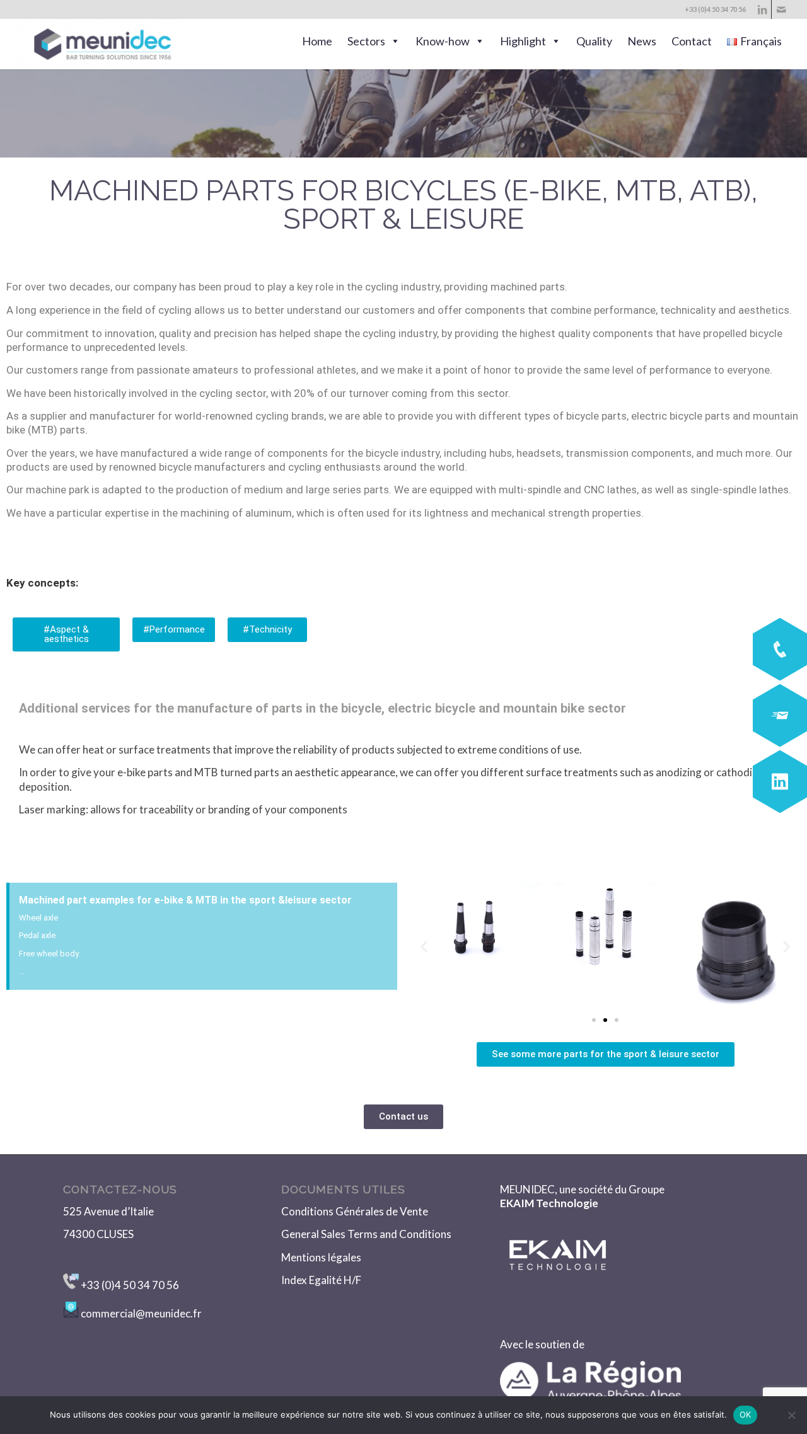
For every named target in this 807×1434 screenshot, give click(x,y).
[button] (424, 947)
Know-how (442, 41)
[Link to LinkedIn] (762, 9)
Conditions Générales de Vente (354, 1211)
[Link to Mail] (781, 9)
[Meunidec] (103, 44)
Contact (691, 41)
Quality (594, 41)
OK (746, 1414)
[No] (791, 1415)
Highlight (523, 41)
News (641, 41)
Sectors (366, 41)
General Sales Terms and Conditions (366, 1234)
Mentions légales (321, 1257)
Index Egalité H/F (322, 1280)
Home (317, 41)
